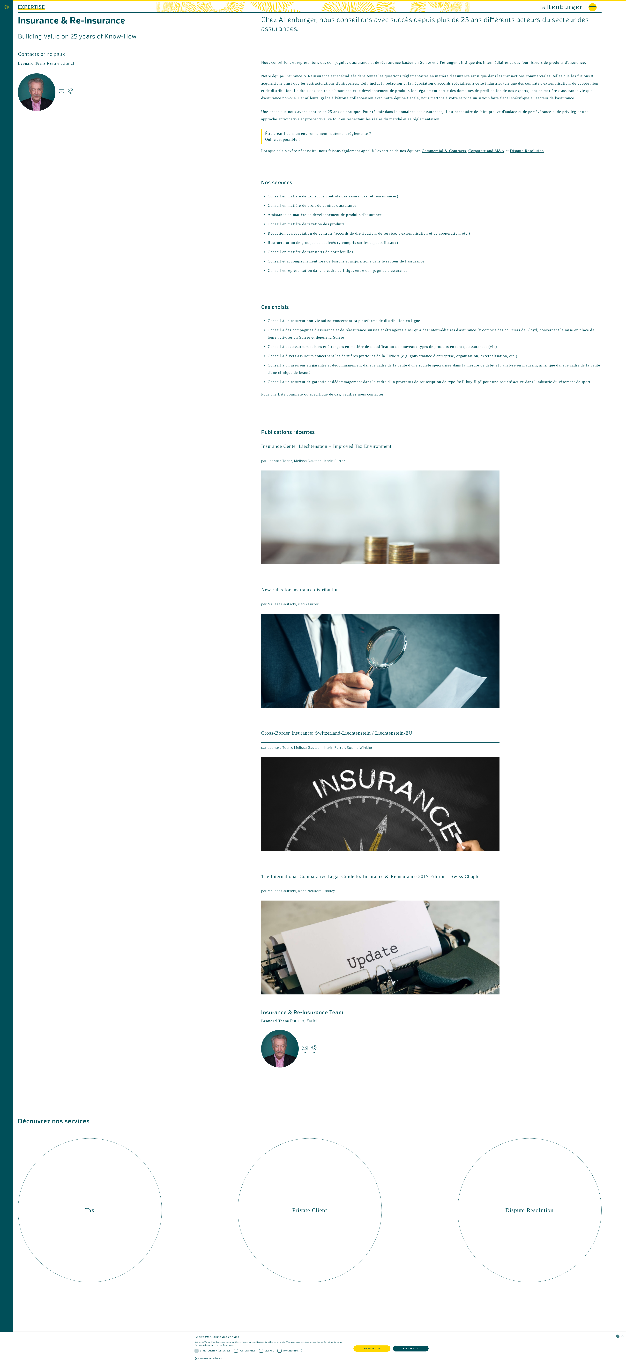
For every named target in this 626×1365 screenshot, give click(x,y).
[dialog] (313, 1348)
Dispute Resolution (527, 151)
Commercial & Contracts (444, 151)
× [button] (622, 1336)
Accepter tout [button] (372, 1348)
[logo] (447, 7)
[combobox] (617, 1336)
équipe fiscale (406, 98)
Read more (228, 1345)
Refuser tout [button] (410, 1348)
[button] (271, 1359)
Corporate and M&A (486, 151)
